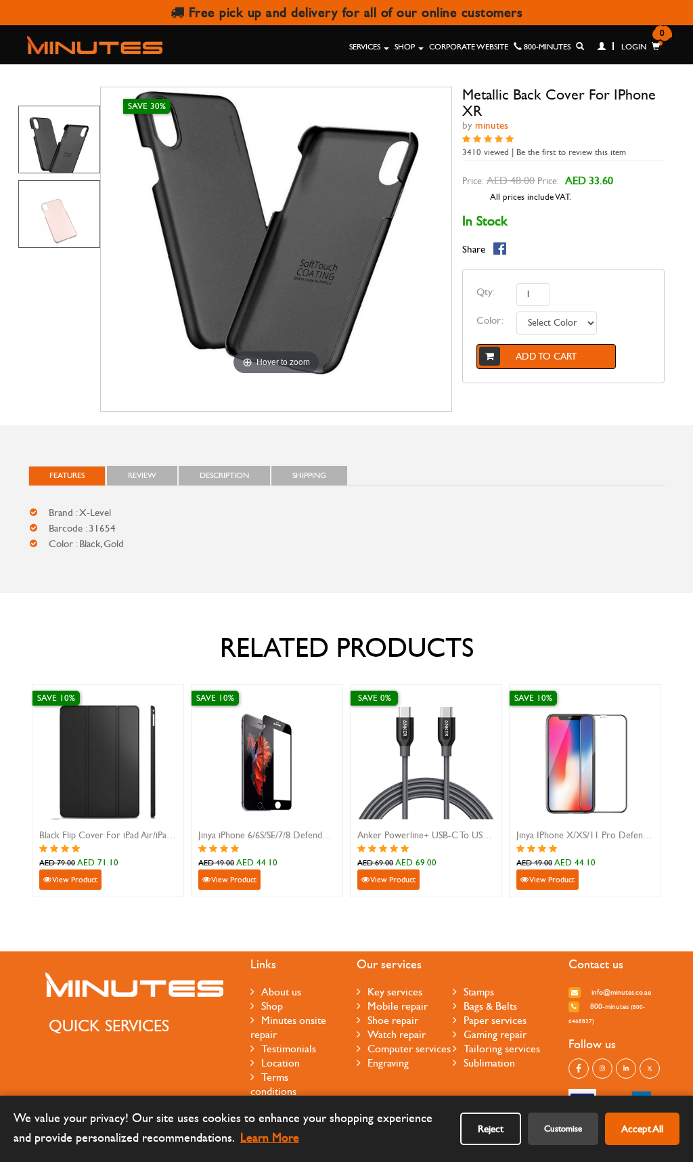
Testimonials (288, 1048)
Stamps (479, 991)
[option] (59, 139)
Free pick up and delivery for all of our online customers (353, 12)
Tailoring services (502, 1048)
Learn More (269, 1138)
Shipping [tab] (309, 475)
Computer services (409, 1048)
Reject (491, 1129)
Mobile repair (397, 1005)
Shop (406, 46)
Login (632, 46)
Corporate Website (468, 46)
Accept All (642, 1129)
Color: (490, 320)
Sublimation (489, 1062)
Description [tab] (224, 475)
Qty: (485, 292)
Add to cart (546, 356)
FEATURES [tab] (67, 475)
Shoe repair (392, 1020)
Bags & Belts (490, 1005)
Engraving (388, 1062)
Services (365, 46)
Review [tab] (142, 475)
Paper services (495, 1020)
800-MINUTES (546, 46)
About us (281, 991)
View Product (74, 879)
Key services (394, 991)
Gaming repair (495, 1034)
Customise (563, 1128)
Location (280, 1062)
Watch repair (396, 1034)
